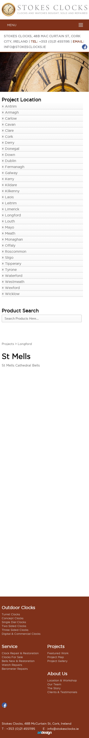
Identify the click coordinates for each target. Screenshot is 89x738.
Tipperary (13, 263)
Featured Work (57, 653)
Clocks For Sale (12, 657)
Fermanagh (14, 167)
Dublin (10, 161)
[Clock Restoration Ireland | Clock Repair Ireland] (44, 15)
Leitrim (11, 203)
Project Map (55, 657)
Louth (10, 221)
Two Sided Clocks (14, 625)
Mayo (9, 227)
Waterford (13, 276)
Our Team (54, 684)
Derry (9, 142)
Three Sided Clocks (15, 629)
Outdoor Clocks (18, 607)
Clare (9, 130)
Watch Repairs (12, 664)
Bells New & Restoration (18, 660)
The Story (54, 688)
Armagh (12, 112)
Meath (10, 233)
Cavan (10, 124)
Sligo (9, 257)
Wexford (12, 288)
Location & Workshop (62, 680)
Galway (11, 173)
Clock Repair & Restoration (20, 653)
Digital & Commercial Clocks (21, 633)
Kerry (9, 179)
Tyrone (11, 269)
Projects (8, 344)
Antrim (11, 106)
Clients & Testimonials (62, 692)
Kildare (11, 185)
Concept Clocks (12, 618)
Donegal (12, 149)
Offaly (10, 245)
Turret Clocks (11, 614)
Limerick (12, 209)
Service (9, 646)
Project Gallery (57, 660)
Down (10, 155)
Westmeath (14, 282)
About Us (57, 673)
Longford (13, 215)
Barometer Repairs (15, 668)
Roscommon (15, 251)
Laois (9, 197)
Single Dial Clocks (14, 622)
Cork (9, 136)
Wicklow (12, 294)
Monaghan (14, 239)
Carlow (11, 118)
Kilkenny (12, 191)
